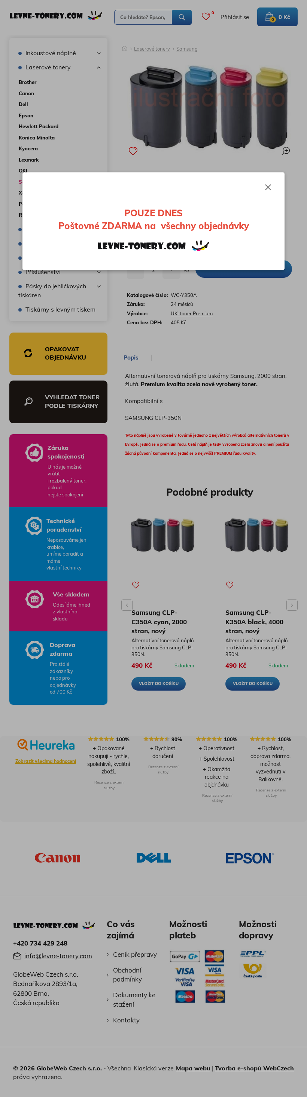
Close (268, 187)
